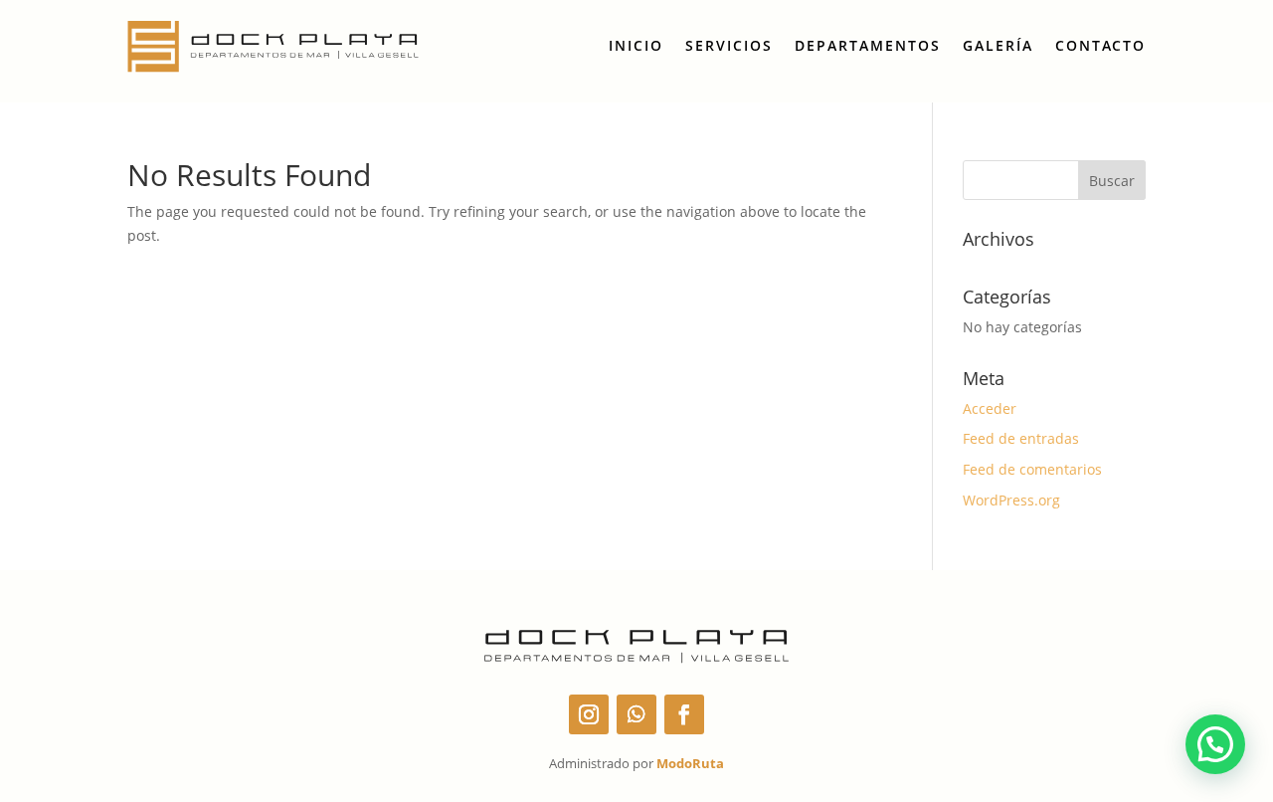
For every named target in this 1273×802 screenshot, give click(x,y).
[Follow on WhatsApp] (636, 714)
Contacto (1100, 45)
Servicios (729, 45)
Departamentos (868, 45)
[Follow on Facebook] (684, 714)
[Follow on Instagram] (589, 714)
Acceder (989, 408)
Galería (998, 45)
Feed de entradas (1021, 438)
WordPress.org (1011, 500)
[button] (1215, 744)
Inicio (636, 45)
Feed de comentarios (1032, 469)
